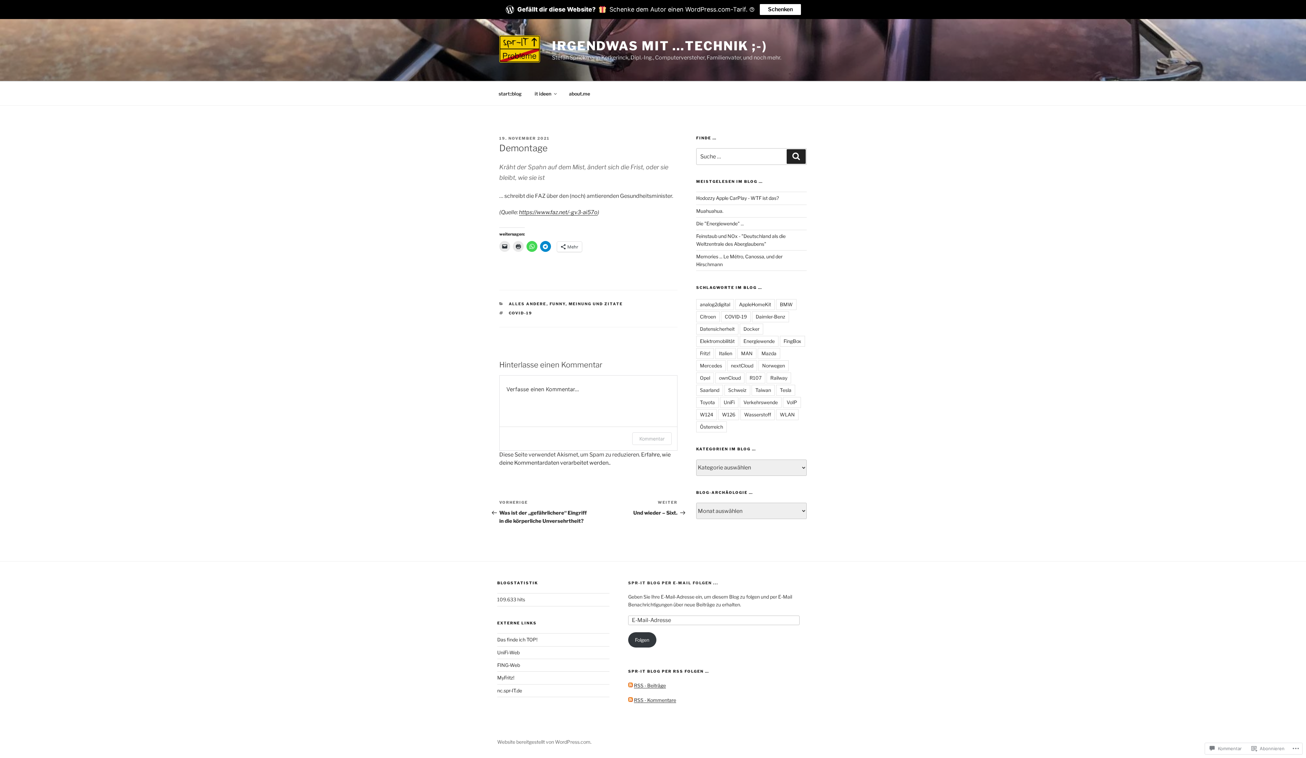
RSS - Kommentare (655, 700)
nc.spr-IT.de (509, 690)
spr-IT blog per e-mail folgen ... (673, 583)
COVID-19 (521, 313)
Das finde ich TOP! (517, 639)
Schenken (780, 9)
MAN (747, 353)
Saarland (709, 390)
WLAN (787, 414)
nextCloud (742, 365)
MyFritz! (505, 678)
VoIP (792, 402)
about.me (579, 94)
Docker (751, 329)
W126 (728, 414)
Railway (778, 378)
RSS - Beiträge (650, 685)
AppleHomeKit (755, 304)
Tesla (785, 390)
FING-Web (508, 665)
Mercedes (711, 365)
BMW (786, 304)
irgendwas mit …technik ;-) (659, 45)
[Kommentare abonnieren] (630, 700)
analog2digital (715, 304)
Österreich (711, 427)
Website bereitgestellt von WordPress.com (543, 742)
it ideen (543, 94)
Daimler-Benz (770, 317)
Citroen (708, 317)
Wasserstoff (757, 414)
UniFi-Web (508, 652)
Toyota (707, 402)
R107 (755, 378)
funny (558, 304)
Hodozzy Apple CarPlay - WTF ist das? (737, 198)
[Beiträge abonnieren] (630, 685)
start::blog (510, 94)
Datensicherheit (717, 329)
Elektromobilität (717, 341)
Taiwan (763, 390)
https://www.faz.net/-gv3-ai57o (558, 212)
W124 (706, 414)
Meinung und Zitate (596, 304)
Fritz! (705, 353)
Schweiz (737, 390)
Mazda (768, 353)
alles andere (528, 304)
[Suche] (796, 156)
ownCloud (730, 378)
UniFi (729, 402)
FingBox (792, 341)
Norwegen (773, 365)
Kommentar (652, 439)
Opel (705, 378)
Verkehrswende (760, 402)
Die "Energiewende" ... (720, 223)
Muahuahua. (709, 211)
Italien (725, 353)
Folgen (642, 640)
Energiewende (759, 341)
